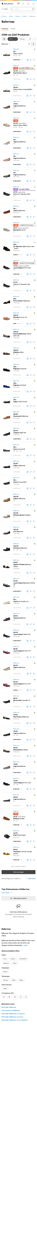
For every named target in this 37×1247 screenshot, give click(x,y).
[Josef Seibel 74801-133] (18, 635)
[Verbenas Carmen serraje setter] (18, 854)
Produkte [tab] (5, 29)
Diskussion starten (20, 898)
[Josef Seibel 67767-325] (18, 784)
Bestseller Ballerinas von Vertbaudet (15, 1020)
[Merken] (30, 59)
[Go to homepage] (7, 4)
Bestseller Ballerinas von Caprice (13, 1014)
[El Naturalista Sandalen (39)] (18, 516)
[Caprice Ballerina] (18, 159)
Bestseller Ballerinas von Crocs (12, 1017)
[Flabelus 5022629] (18, 370)
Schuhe (25, 16)
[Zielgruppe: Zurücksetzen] (16, 39)
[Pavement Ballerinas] (18, 417)
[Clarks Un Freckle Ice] (18, 602)
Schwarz (22, 39)
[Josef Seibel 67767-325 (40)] (18, 267)
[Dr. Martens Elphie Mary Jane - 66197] (18, 248)
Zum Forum (5, 893)
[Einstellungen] (18, 3)
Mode (11, 16)
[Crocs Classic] (18, 55)
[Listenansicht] (33, 44)
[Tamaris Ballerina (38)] (18, 619)
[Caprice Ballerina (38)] (18, 800)
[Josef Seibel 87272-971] (18, 685)
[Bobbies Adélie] (18, 818)
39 (30, 39)
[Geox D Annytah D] (18, 483)
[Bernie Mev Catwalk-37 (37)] (18, 701)
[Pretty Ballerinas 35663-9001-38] (18, 336)
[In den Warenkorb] (33, 59)
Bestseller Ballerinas (9, 1007)
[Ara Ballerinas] (18, 533)
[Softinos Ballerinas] (18, 549)
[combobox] (4, 39)
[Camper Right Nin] (18, 434)
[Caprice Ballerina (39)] (18, 107)
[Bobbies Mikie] (18, 353)
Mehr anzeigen (18, 872)
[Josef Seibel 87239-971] (18, 652)
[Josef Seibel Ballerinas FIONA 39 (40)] (18, 585)
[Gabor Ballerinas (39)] (18, 500)
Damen (17, 16)
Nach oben (31, 879)
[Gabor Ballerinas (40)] (18, 668)
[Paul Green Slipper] (18, 72)
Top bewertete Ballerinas (11, 1010)
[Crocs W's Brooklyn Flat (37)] (18, 285)
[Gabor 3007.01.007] (18, 402)
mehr (26, 945)
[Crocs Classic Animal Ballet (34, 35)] (18, 90)
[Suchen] (12, 9)
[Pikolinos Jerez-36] (18, 318)
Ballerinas (16, 49)
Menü (6, 9)
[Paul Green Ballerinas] (18, 718)
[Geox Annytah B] (18, 450)
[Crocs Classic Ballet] (18, 125)
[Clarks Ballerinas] (18, 212)
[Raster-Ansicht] (29, 44)
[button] (34, 49)
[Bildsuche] (33, 9)
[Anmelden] (23, 4)
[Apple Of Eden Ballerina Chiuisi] (18, 566)
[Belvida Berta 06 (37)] (18, 229)
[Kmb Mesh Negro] (18, 836)
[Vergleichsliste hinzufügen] (27, 59)
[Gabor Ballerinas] (18, 467)
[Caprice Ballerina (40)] (18, 143)
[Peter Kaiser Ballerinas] (18, 302)
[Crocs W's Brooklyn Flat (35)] (18, 194)
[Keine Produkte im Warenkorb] (33, 3)
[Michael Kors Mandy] (18, 751)
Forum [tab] (13, 29)
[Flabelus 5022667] (18, 386)
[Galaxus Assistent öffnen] (28, 3)
